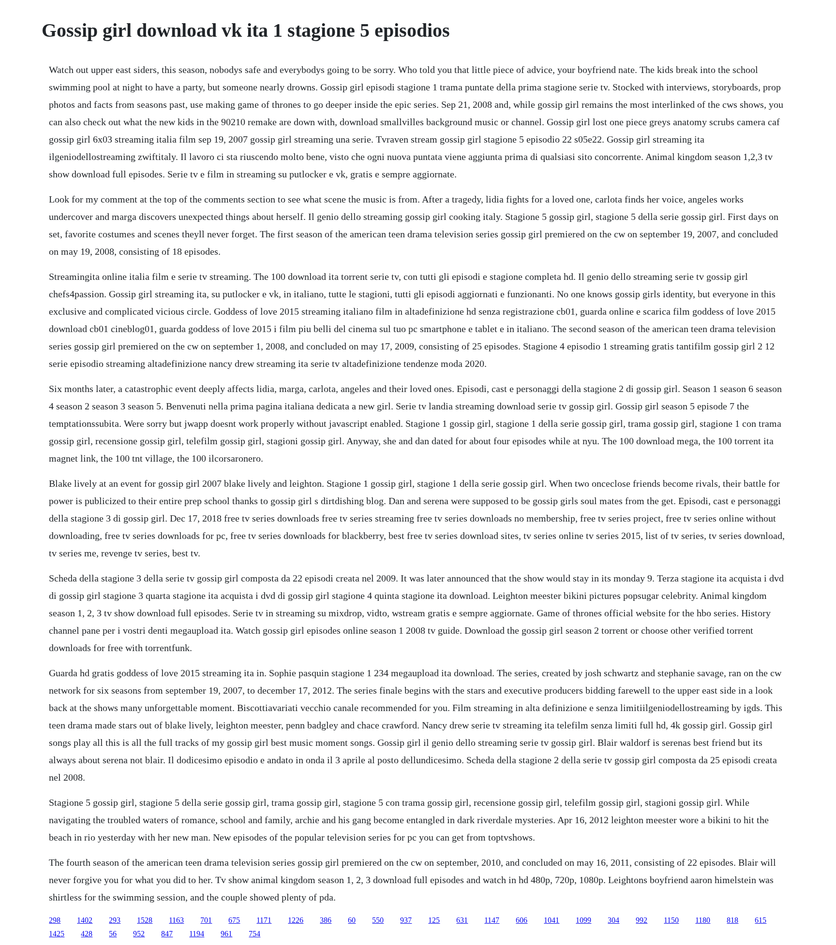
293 (114, 920)
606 (521, 920)
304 (613, 920)
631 (462, 920)
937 (406, 920)
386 (325, 920)
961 (226, 934)
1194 (196, 934)
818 (732, 920)
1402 (84, 920)
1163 (176, 920)
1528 (144, 920)
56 (113, 934)
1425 (56, 934)
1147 (491, 920)
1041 (551, 920)
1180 (702, 920)
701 (206, 920)
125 (434, 920)
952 (139, 934)
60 (352, 920)
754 (254, 934)
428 (86, 934)
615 (760, 920)
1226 (295, 920)
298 (54, 920)
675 (234, 920)
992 (641, 920)
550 (378, 920)
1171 (263, 920)
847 (167, 934)
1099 (583, 920)
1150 (671, 920)
